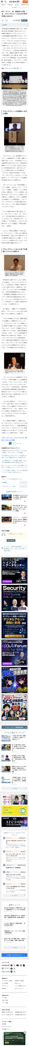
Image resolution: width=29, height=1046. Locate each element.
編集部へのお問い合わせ (7, 1012)
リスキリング (24, 4)
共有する (25, 20)
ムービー (17, 4)
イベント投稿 (5, 1003)
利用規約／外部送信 (19, 980)
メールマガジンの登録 (7, 980)
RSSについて (18, 983)
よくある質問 (5, 983)
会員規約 (4, 988)
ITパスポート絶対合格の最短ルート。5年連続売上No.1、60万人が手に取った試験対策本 (15, 548)
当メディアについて (19, 988)
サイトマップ (5, 986)
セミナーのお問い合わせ (7, 1014)
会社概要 (4, 1024)
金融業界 (5, 25)
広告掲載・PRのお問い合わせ (13, 955)
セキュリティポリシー (7, 1026)
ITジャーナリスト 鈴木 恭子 (12, 68)
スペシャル (10, 4)
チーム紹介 (4, 997)
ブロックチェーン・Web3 (9, 486)
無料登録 (25, 1)
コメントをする (11, 540)
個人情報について (6, 1029)
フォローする (24, 24)
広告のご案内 (5, 1000)
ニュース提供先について (20, 986)
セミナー (3, 4)
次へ (17, 443)
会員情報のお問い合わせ (20, 1012)
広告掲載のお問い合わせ (20, 1014)
